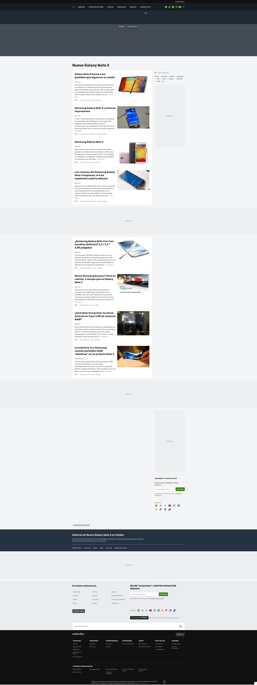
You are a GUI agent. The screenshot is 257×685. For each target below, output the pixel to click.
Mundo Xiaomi (77, 657)
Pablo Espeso (84, 340)
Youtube (180, 7)
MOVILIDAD (121, 7)
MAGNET (133, 7)
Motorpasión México (143, 670)
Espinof (108, 647)
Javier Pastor (85, 162)
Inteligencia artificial (120, 548)
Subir (179, 634)
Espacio (114, 592)
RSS (156, 509)
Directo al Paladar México (128, 670)
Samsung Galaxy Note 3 (89, 142)
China (156, 76)
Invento (171, 79)
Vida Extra (92, 647)
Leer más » (78, 131)
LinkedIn (165, 509)
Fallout (172, 76)
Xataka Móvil (77, 647)
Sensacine (109, 644)
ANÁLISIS (81, 7)
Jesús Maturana (86, 268)
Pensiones (180, 76)
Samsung (109, 548)
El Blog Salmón (176, 644)
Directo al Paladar (128, 644)
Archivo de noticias (82, 525)
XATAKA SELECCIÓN (96, 7)
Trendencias (159, 644)
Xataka (75, 644)
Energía (94, 596)
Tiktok (169, 7)
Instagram (176, 7)
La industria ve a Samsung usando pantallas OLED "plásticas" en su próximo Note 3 (94, 351)
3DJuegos (92, 644)
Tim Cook (164, 76)
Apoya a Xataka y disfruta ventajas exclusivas (163, 618)
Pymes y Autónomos (175, 647)
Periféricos (79, 359)
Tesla (164, 79)
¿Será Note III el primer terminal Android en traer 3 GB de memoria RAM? (95, 316)
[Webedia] (180, 1)
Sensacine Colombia (109, 673)
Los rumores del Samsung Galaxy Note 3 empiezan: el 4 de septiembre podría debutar (95, 175)
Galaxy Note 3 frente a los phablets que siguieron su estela (95, 75)
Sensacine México (111, 669)
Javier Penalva (85, 100)
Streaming (87, 548)
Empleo (94, 603)
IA (163, 81)
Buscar (180, 626)
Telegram (173, 7)
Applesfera (76, 649)
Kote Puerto (84, 305)
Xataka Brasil (77, 672)
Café (158, 81)
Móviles (78, 82)
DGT (158, 79)
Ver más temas (78, 611)
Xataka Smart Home (77, 653)
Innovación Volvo (132, 26)
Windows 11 (115, 603)
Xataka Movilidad (117, 596)
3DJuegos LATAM (94, 669)
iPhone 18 (179, 79)
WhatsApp (166, 7)
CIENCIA (110, 7)
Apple (101, 548)
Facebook (165, 505)
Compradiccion (160, 649)
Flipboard (160, 509)
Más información (143, 683)
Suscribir (180, 489)
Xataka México (77, 669)
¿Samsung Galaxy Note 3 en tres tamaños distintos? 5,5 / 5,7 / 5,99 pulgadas (94, 244)
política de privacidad (157, 598)
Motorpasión (143, 644)
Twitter (183, 7)
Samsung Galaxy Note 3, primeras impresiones (95, 109)
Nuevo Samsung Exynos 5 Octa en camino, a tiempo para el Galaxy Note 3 (95, 279)
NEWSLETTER (145, 7)
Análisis (95, 548)
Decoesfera (159, 647)
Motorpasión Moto (144, 647)
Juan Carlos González (88, 134)
